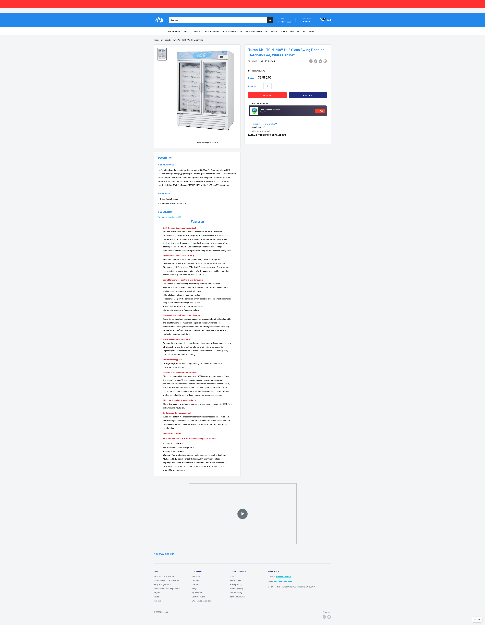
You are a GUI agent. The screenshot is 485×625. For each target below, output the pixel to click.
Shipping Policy (236, 588)
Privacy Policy (236, 584)
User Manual (172, 217)
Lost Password (198, 596)
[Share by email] (325, 61)
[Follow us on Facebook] (324, 617)
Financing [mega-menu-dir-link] (294, 31)
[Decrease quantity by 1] (260, 86)
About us (196, 576)
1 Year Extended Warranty (270, 110)
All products (166, 40)
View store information (262, 131)
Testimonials (235, 580)
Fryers (157, 592)
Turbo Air (252, 61)
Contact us (197, 580)
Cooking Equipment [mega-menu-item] (191, 31)
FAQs (232, 576)
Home (156, 40)
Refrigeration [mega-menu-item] (174, 31)
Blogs (194, 588)
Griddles (158, 596)
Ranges (157, 600)
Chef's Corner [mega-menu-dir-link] (308, 31)
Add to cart (267, 95)
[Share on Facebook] (311, 61)
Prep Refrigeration (162, 584)
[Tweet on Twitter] (320, 61)
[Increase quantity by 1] (274, 86)
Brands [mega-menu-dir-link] (284, 31)
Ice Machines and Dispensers (167, 588)
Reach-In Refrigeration (164, 576)
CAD (179, 217)
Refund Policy (236, 592)
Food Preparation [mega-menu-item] (211, 31)
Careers (195, 584)
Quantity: (252, 86)
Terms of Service (237, 596)
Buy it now (307, 95)
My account (305, 21)
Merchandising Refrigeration (166, 580)
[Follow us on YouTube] (329, 617)
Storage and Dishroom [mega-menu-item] (232, 31)
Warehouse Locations (201, 600)
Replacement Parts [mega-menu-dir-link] (253, 31)
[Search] (270, 20)
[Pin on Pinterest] (315, 61)
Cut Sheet (162, 217)
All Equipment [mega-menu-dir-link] (271, 31)
